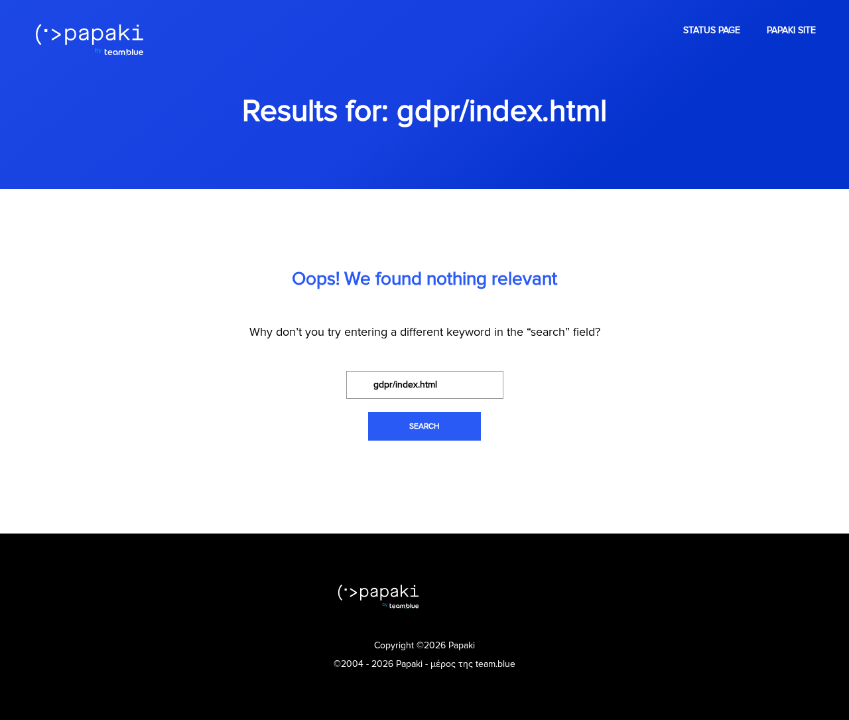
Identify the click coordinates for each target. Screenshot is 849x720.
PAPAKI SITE (791, 30)
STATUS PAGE (711, 30)
